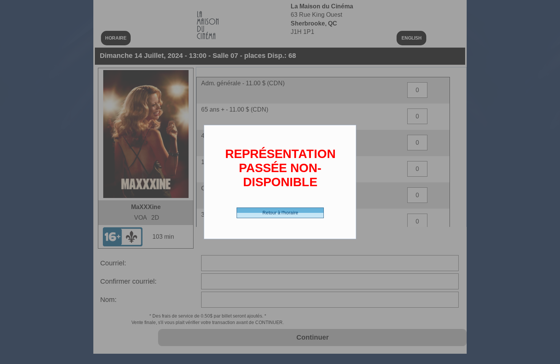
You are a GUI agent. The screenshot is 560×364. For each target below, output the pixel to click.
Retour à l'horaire (280, 213)
